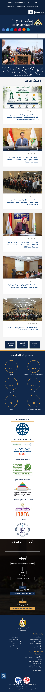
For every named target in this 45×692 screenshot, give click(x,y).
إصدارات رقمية (36, 641)
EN (31, 12)
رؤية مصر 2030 (13, 639)
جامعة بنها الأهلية (35, 639)
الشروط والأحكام (34, 684)
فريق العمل (14, 643)
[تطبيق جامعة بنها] (28, 29)
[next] (42, 57)
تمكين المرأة (37, 670)
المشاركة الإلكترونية (22, 684)
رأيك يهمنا (37, 648)
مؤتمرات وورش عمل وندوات (33, 658)
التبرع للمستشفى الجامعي (23, 439)
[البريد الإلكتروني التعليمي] (39, 12)
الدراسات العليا (31, 2)
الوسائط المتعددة (35, 643)
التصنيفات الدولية (22, 419)
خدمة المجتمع (19, 2)
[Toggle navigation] (40, 36)
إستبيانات (38, 646)
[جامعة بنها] (27, 22)
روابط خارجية (14, 648)
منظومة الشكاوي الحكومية (22, 499)
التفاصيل (22, 97)
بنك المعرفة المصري (22, 479)
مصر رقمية (15, 637)
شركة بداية (22, 520)
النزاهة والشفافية (35, 668)
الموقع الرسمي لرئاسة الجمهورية (22, 629)
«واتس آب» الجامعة (22, 459)
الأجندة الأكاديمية (13, 641)
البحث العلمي (20, 6)
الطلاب (10, 2)
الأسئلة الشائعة (10, 684)
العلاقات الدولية (32, 6)
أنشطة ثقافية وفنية (35, 661)
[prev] (2, 57)
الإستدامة (10, 6)
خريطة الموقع (14, 646)
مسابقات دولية (36, 663)
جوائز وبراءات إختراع (35, 666)
